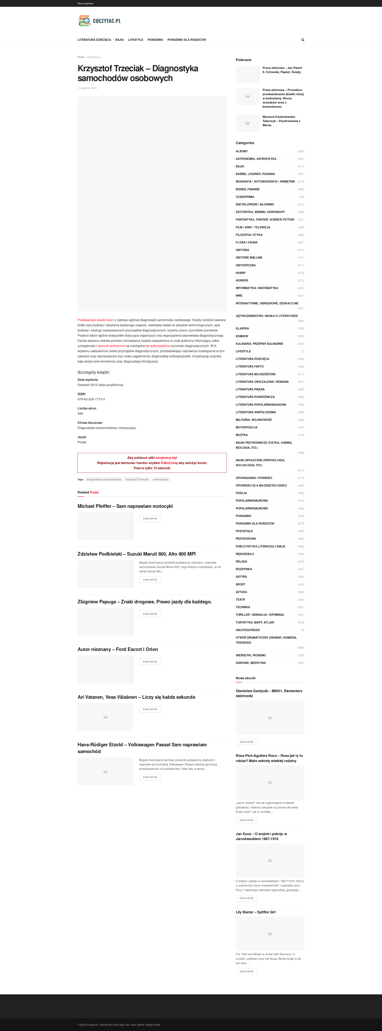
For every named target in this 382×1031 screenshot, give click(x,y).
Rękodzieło (245, 554)
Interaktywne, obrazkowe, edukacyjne (267, 303)
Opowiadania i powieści (254, 478)
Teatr (240, 599)
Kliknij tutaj (169, 462)
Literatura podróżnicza (255, 397)
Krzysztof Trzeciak (137, 479)
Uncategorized (248, 630)
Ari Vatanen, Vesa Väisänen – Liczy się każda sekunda (136, 696)
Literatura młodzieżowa (256, 374)
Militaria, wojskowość (254, 420)
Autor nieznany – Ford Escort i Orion (118, 649)
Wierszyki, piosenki (251, 655)
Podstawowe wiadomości (96, 320)
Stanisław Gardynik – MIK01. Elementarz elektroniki (269, 693)
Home (81, 57)
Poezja (241, 493)
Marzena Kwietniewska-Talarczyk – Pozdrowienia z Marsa (281, 120)
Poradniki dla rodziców (187, 40)
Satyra (241, 577)
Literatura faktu (250, 366)
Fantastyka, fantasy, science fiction (265, 219)
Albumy (242, 151)
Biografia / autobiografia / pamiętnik (265, 181)
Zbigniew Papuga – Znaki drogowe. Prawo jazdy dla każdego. (145, 601)
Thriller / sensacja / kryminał (260, 615)
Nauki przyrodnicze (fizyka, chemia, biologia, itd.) (264, 445)
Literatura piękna (250, 389)
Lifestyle (135, 40)
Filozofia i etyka (249, 235)
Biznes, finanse (248, 189)
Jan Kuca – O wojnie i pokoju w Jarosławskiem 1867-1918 (261, 836)
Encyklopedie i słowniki (255, 204)
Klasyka (242, 328)
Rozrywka (244, 569)
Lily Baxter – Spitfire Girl (256, 912)
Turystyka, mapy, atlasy (255, 622)
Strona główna (86, 3)
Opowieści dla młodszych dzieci (261, 485)
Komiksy (242, 336)
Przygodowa (246, 538)
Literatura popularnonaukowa (261, 405)
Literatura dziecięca (94, 40)
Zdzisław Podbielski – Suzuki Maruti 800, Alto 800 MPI (137, 553)
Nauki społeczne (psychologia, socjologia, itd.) (260, 462)
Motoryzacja (93, 57)
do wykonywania (158, 345)
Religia (241, 561)
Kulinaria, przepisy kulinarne (259, 344)
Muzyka (242, 435)
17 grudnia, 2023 (87, 88)
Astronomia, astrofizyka (256, 159)
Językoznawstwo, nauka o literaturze (267, 316)
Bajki (119, 40)
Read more (150, 518)
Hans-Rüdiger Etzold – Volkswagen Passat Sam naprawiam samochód (142, 747)
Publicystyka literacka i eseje (260, 546)
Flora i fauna (246, 242)
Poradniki (155, 40)
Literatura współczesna (256, 412)
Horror (242, 280)
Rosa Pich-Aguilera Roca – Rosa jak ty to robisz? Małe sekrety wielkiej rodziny (269, 758)
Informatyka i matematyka (257, 288)
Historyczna (246, 265)
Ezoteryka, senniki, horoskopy (260, 212)
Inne (239, 295)
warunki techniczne (111, 345)
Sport (240, 584)
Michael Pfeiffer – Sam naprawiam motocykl (125, 505)
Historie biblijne (249, 257)
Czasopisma (245, 197)
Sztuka (241, 592)
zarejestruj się (165, 457)
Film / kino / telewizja (253, 227)
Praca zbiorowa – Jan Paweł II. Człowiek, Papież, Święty (282, 69)
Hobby (241, 273)
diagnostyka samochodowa (104, 479)
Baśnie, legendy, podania (255, 174)
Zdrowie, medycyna (251, 663)
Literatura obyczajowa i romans (262, 382)
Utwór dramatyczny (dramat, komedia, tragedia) (266, 639)
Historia (242, 250)
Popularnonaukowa (252, 500)
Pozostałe (244, 531)
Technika (243, 607)
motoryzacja (161, 479)
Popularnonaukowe (252, 508)
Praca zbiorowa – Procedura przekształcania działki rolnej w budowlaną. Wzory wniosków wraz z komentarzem (283, 98)
